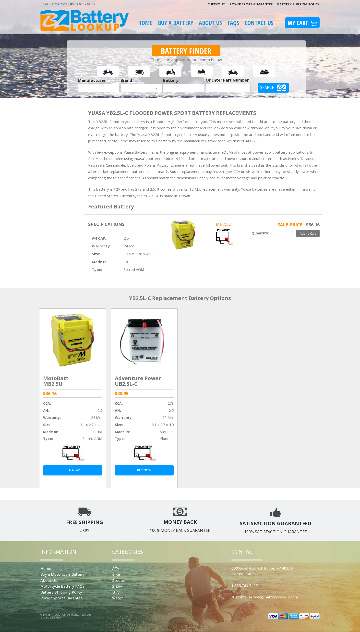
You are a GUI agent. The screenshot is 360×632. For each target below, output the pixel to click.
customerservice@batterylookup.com (264, 597)
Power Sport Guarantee (251, 4)
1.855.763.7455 (244, 585)
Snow (117, 586)
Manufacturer (92, 80)
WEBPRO (55, 617)
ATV (115, 568)
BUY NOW (73, 470)
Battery (170, 80)
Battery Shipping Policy (298, 4)
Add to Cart (308, 233)
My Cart (299, 23)
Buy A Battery (175, 23)
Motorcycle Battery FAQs (62, 586)
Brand (126, 80)
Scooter (119, 580)
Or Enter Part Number (227, 80)
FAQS (233, 23)
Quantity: (260, 232)
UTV (116, 592)
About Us (210, 23)
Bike (116, 574)
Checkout (216, 4)
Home (145, 23)
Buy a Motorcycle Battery (62, 574)
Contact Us (259, 23)
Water (117, 598)
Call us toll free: (69, 3)
